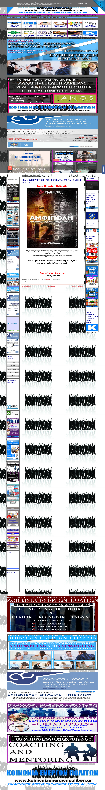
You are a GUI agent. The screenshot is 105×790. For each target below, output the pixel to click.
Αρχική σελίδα (51, 286)
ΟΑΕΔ (13, 362)
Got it (86, 3)
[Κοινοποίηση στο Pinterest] (59, 279)
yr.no (18, 330)
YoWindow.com (10, 330)
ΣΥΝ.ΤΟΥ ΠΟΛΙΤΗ (13, 372)
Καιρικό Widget (13, 323)
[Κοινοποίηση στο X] (56, 279)
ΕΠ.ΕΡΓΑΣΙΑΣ (13, 365)
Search (90, 187)
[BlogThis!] (55, 279)
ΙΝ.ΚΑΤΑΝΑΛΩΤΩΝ (13, 369)
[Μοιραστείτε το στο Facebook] (58, 279)
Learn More (81, 3)
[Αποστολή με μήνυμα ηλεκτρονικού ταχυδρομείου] (54, 279)
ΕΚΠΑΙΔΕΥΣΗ (29, 281)
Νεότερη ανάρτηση (26, 286)
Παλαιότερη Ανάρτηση (77, 286)
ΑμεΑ (13, 375)
